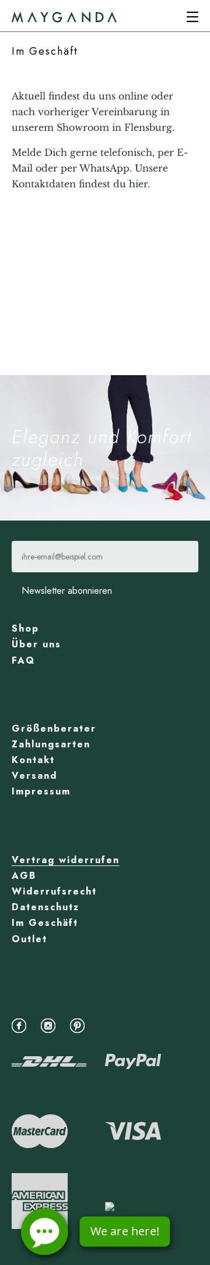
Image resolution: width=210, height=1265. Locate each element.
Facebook (22, 1024)
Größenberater (54, 728)
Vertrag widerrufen (66, 860)
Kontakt (33, 760)
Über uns (36, 644)
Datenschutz (45, 907)
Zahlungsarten (51, 744)
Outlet (29, 939)
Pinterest (80, 1024)
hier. (139, 184)
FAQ (23, 660)
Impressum (41, 791)
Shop (25, 628)
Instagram (51, 1024)
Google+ (109, 1024)
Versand (34, 775)
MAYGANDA (64, 17)
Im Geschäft (45, 922)
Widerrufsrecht (54, 891)
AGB (24, 875)
